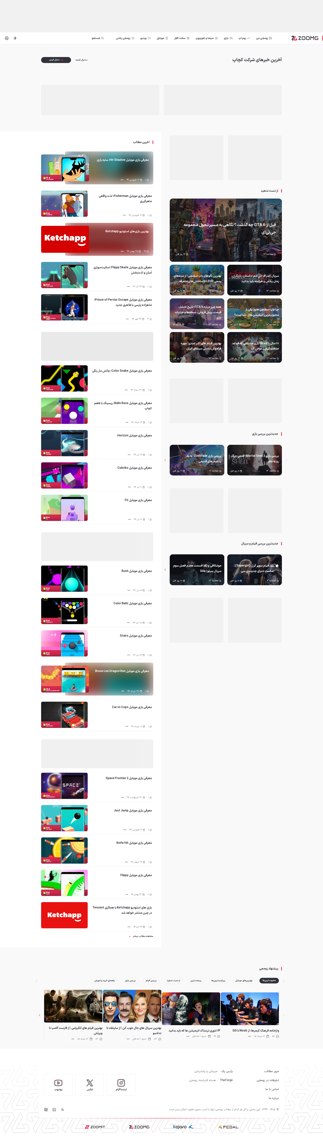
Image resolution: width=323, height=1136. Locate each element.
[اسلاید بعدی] (165, 460)
